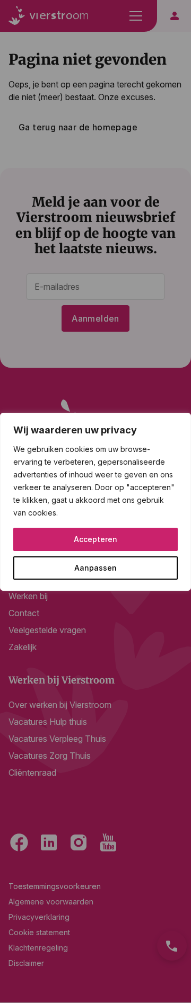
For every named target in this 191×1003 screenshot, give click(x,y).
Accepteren (95, 539)
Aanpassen (95, 567)
